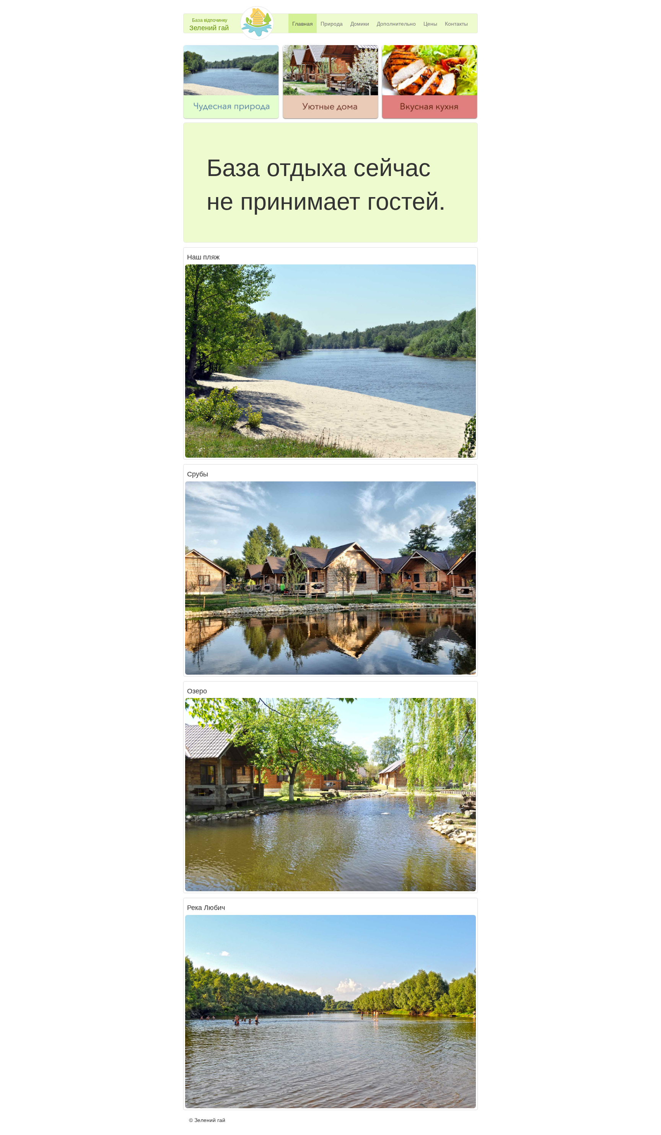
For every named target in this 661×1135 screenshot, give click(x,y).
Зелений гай (209, 27)
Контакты (456, 23)
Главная (302, 23)
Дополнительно (396, 23)
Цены (430, 23)
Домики (359, 23)
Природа (332, 23)
